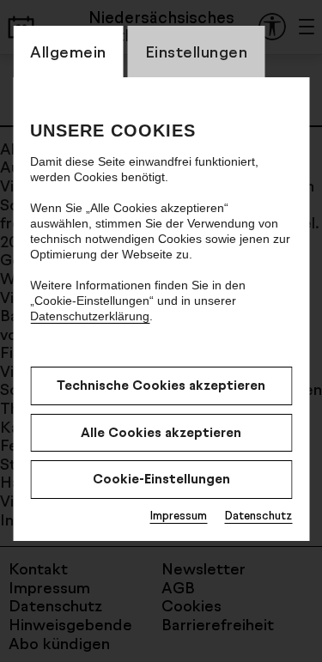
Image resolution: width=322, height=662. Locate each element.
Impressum (178, 515)
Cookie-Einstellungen (161, 479)
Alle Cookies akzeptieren (161, 432)
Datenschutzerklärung (89, 316)
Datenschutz (258, 515)
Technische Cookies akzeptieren (161, 385)
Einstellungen (196, 51)
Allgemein (68, 51)
